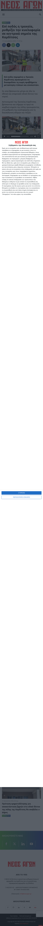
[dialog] (21, 463)
